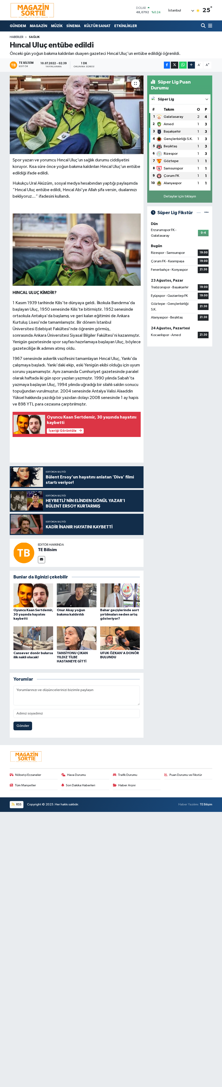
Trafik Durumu (127, 775)
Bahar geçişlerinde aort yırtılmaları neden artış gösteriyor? (119, 614)
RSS (18, 804)
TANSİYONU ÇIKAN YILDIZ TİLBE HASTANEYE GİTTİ (72, 657)
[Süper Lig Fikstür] (206, 213)
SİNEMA (73, 26)
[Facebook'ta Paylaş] (167, 65)
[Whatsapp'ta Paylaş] (183, 65)
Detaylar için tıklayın (180, 196)
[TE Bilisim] (23, 553)
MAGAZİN (38, 26)
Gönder (22, 726)
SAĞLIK (34, 37)
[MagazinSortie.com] (32, 10)
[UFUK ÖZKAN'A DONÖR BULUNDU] (120, 638)
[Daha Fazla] (191, 65)
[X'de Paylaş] (174, 65)
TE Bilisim (47, 550)
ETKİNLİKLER (125, 26)
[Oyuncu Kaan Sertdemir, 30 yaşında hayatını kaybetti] (33, 595)
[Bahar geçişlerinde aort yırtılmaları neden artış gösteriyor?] (120, 595)
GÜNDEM (18, 26)
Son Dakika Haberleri (80, 785)
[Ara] (203, 26)
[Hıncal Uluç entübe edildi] (77, 115)
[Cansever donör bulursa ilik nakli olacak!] (33, 638)
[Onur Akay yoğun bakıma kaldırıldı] (76, 595)
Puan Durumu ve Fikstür (186, 775)
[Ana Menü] (209, 26)
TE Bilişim (206, 804)
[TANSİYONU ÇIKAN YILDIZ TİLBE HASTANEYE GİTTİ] (76, 638)
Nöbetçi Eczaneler (28, 775)
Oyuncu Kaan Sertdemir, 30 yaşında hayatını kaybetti (33, 614)
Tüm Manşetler (25, 785)
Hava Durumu (76, 775)
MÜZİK (57, 26)
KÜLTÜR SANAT (97, 26)
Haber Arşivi (126, 785)
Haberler (16, 37)
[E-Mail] (41, 559)
